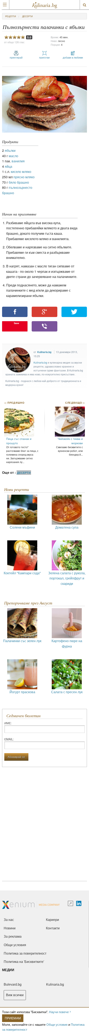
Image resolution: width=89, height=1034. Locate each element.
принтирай (16, 57)
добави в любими (73, 57)
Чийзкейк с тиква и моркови (70, 441)
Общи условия (56, 1024)
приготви (44, 57)
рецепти (10, 16)
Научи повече (59, 1012)
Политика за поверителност (25, 953)
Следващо (74, 403)
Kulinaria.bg (44, 352)
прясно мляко (24, 177)
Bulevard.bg (13, 984)
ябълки (10, 150)
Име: (8, 723)
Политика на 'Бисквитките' (24, 961)
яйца (8, 166)
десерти (27, 16)
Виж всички (15, 995)
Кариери (52, 920)
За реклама (13, 936)
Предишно (14, 403)
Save (16, 323)
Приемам (13, 1018)
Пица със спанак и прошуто (18, 441)
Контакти (53, 928)
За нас (9, 920)
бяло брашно (19, 182)
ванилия (18, 161)
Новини (10, 928)
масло (13, 155)
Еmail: (9, 739)
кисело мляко (21, 171)
